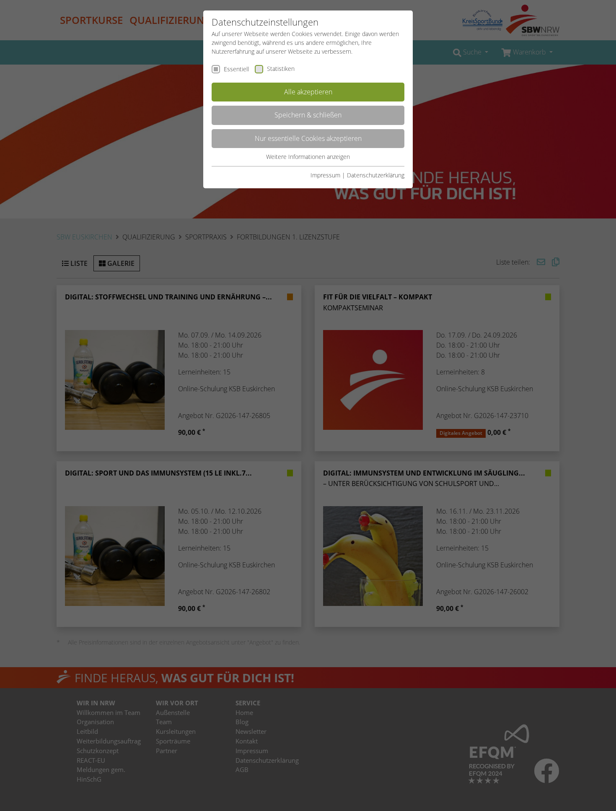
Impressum (325, 175)
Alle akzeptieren (308, 91)
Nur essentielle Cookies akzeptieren (308, 138)
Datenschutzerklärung (375, 175)
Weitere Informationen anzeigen (308, 157)
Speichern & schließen (308, 115)
